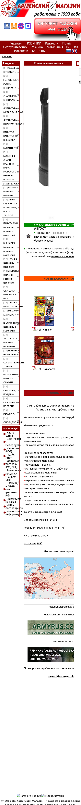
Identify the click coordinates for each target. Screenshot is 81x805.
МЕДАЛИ (10, 310)
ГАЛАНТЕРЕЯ (10, 146)
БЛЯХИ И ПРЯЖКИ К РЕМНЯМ (10, 191)
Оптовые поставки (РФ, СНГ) (12, 464)
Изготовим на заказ (13, 500)
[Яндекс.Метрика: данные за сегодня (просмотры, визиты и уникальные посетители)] (52, 796)
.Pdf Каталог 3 (45, 369)
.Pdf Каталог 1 (45, 329)
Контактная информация (14, 513)
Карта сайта (10, 434)
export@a (54, 676)
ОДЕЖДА (11, 68)
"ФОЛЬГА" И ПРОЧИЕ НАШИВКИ (10, 340)
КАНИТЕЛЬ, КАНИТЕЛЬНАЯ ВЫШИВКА (11, 134)
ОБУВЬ (9, 72)
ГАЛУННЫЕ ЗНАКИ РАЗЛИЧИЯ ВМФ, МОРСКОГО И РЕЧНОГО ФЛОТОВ (11, 166)
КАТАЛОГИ (9, 412)
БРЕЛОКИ (11, 183)
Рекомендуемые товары (48, 63)
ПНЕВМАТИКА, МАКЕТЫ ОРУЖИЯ (11, 376)
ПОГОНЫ (10, 100)
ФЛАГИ (9, 314)
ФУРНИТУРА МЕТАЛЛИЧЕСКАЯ (11, 108)
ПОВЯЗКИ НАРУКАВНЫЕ (11, 352)
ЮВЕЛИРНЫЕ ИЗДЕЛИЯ (10, 402)
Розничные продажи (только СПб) (13, 475)
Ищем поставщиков (14, 506)
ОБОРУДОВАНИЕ (11, 420)
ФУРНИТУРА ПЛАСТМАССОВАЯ (11, 120)
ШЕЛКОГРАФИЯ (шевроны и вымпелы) (11, 325)
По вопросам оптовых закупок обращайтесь (54, 248)
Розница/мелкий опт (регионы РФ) (44, 527)
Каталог (7, 56)
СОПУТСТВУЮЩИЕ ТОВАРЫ (11, 362)
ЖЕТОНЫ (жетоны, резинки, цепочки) (11, 277)
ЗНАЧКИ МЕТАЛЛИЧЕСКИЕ (11, 304)
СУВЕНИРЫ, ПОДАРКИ (9, 390)
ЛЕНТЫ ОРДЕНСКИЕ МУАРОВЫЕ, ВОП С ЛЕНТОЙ (10, 207)
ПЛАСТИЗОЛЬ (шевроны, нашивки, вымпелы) (11, 227)
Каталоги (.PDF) (33, 543)
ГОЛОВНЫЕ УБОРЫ (10, 80)
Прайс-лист (11, 456)
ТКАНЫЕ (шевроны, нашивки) (10, 263)
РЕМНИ (9, 88)
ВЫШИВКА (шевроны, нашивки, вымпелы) (9, 247)
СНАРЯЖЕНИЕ (11, 94)
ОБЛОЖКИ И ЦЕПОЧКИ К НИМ (10, 292)
